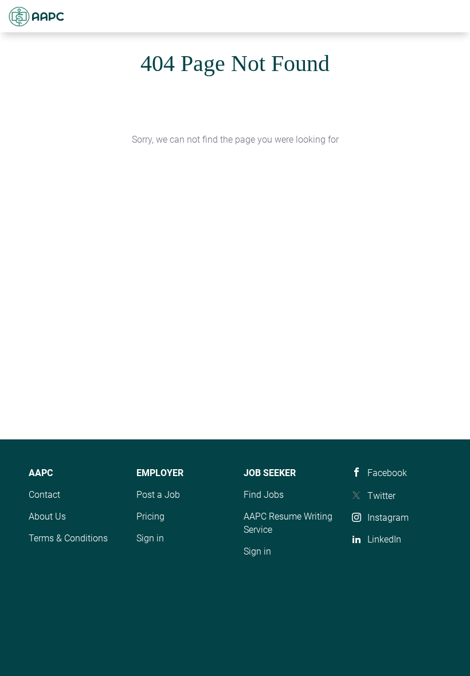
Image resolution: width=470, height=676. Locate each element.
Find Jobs (264, 494)
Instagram (388, 517)
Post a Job (158, 494)
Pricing (150, 516)
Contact (44, 494)
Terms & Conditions (68, 538)
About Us (47, 516)
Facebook (387, 472)
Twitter (381, 495)
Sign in (150, 538)
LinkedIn (384, 539)
